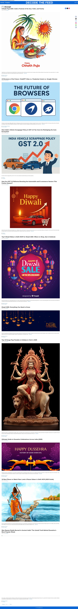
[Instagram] (69, 8)
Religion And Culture (5, 75)
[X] (67, 8)
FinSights (7, 2)
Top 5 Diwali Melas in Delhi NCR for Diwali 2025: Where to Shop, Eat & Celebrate (28, 237)
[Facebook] (65, 8)
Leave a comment (5, 436)
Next (11, 604)
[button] (77, 2)
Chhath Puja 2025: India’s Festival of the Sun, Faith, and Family (23, 9)
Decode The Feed (39, 2)
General (2, 2)
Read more (25, 73)
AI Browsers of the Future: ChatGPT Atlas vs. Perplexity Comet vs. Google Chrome (29, 79)
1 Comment (4, 178)
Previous (3, 604)
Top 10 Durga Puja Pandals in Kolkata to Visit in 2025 (19, 340)
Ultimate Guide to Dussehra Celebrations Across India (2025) (22, 439)
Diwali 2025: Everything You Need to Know (16, 307)
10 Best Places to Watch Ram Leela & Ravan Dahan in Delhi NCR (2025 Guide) (28, 479)
